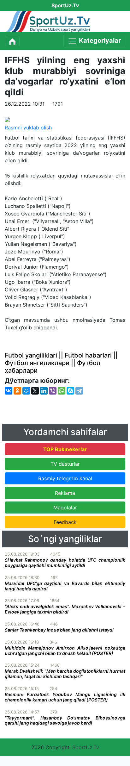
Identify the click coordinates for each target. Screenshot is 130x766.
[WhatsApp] (61, 391)
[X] (35, 391)
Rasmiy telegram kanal (65, 478)
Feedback (65, 522)
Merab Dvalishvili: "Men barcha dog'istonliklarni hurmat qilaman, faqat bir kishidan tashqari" (65, 673)
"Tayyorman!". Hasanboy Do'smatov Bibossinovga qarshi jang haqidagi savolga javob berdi (65, 720)
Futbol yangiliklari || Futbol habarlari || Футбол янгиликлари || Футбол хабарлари (61, 363)
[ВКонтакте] (8, 391)
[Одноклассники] (17, 391)
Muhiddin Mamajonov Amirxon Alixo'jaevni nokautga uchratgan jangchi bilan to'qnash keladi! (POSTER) (65, 650)
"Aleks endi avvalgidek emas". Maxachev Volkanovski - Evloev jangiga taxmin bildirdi (65, 609)
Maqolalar (65, 507)
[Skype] (70, 391)
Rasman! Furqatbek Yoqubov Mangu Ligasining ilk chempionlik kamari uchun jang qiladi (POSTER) (65, 697)
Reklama (65, 493)
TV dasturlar (65, 464)
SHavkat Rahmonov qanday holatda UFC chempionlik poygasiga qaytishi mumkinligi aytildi (65, 562)
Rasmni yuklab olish (28, 127)
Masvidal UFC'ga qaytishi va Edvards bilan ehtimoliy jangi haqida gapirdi (65, 586)
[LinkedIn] (44, 391)
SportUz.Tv (85, 747)
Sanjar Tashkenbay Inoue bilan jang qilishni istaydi (59, 629)
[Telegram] (79, 391)
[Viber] (52, 391)
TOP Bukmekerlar (65, 449)
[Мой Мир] (26, 391)
